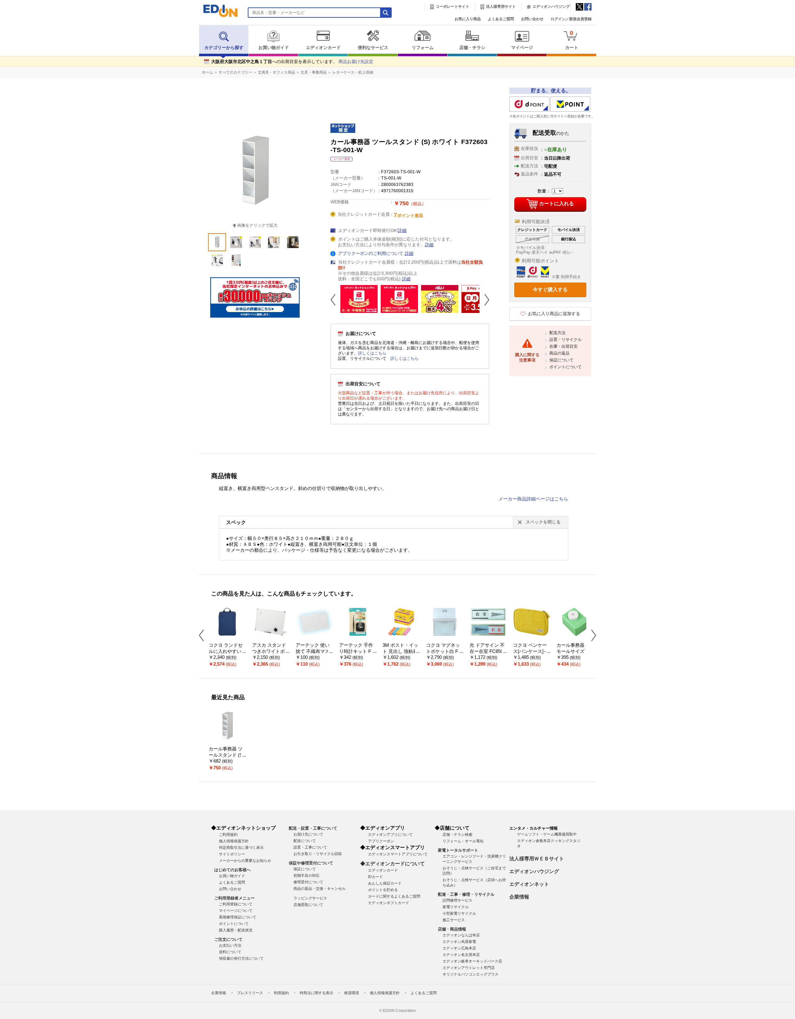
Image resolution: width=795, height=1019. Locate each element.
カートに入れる (556, 203)
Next (484, 299)
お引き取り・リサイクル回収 (317, 854)
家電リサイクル (456, 907)
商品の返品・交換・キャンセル (319, 888)
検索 (16, 55)
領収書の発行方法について (241, 958)
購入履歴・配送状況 (235, 930)
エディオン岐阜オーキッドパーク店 (472, 961)
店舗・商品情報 (452, 929)
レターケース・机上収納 (352, 72)
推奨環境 (351, 993)
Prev (335, 299)
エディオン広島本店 (459, 948)
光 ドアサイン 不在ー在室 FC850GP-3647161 (488, 651)
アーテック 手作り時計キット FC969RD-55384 (357, 651)
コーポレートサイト (452, 6)
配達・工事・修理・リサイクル (466, 894)
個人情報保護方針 (234, 841)
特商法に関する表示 (316, 993)
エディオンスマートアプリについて (398, 854)
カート (571, 40)
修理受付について (308, 882)
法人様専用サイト (501, 6)
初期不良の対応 (306, 875)
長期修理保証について (237, 917)
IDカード (375, 877)
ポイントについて (565, 367)
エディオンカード (323, 47)
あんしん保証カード (385, 883)
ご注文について (228, 939)
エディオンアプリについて (390, 834)
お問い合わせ (532, 19)
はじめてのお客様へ (232, 869)
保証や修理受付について (311, 863)
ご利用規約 (228, 834)
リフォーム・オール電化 (463, 841)
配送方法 (557, 332)
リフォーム (423, 47)
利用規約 (281, 993)
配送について (304, 841)
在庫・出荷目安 (563, 346)
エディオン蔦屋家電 (459, 942)
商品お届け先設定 (355, 61)
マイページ (522, 47)
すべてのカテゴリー (235, 72)
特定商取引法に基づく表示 (241, 847)
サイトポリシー (232, 854)
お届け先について (308, 834)
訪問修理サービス (457, 900)
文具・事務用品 (314, 72)
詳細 (402, 230)
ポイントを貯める (383, 890)
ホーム (207, 72)
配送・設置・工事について (313, 828)
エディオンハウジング (551, 6)
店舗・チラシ (472, 47)
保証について (561, 360)
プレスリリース (250, 993)
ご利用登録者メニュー (234, 898)
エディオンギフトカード (388, 903)
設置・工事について (310, 847)
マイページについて (235, 910)
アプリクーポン (381, 841)
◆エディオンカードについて (392, 863)
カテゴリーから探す (223, 47)
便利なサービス (373, 47)
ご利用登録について (235, 904)
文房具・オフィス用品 (276, 72)
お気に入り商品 (468, 19)
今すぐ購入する (550, 289)
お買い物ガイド (273, 47)
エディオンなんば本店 (461, 935)
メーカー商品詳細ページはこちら (533, 498)
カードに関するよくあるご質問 (394, 896)
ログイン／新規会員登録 (571, 19)
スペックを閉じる (543, 522)
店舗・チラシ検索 (457, 834)
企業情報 (519, 896)
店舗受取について (308, 905)
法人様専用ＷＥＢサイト (536, 858)
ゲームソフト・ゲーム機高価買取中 (547, 834)
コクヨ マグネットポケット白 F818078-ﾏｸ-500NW (444, 651)
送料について (230, 952)
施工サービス (454, 920)
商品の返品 (559, 353)
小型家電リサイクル (459, 913)
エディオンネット (529, 884)
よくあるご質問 (501, 19)
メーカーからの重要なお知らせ (245, 860)
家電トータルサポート (458, 850)
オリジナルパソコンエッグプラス (470, 974)
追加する (95, 53)
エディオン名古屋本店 (461, 955)
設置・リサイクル (565, 339)
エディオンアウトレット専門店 (469, 968)
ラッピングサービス (310, 898)
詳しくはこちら (372, 353)
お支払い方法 (230, 945)
